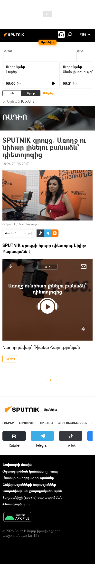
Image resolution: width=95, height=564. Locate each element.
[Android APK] (17, 517)
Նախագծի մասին (17, 464)
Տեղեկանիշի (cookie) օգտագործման (32, 497)
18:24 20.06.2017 (15, 164)
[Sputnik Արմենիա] (14, 36)
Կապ (53, 471)
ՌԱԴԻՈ (48, 267)
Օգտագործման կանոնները (25, 471)
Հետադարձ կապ (16, 504)
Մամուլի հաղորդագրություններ (28, 477)
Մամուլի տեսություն (78, 71)
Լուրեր (11, 71)
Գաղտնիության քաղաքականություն (32, 491)
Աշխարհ (46, 423)
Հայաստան (27, 423)
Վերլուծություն (72, 423)
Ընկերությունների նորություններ (29, 484)
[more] (83, 329)
